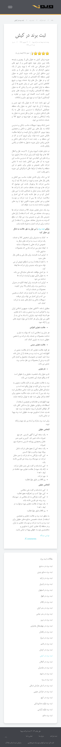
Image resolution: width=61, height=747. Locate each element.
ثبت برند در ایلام (46, 602)
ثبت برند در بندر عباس (44, 614)
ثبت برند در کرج (46, 697)
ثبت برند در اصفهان (45, 590)
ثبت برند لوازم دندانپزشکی (43, 703)
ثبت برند (31, 20)
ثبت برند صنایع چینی (44, 572)
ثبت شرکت (42, 20)
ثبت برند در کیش (46, 656)
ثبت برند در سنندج (45, 566)
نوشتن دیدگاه (44, 535)
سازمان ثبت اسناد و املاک (13, 743)
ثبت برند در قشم (46, 644)
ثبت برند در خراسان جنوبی (43, 691)
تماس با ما (29, 736)
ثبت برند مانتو (47, 715)
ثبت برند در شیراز (46, 638)
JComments (30, 539)
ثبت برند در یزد (47, 679)
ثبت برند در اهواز (46, 596)
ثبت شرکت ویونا (25, 731)
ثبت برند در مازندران (45, 668)
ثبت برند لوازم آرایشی (45, 709)
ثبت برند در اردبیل (45, 584)
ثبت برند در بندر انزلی (44, 608)
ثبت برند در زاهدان (45, 632)
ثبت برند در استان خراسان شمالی (40, 685)
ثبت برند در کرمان (45, 650)
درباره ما (41, 736)
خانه (52, 20)
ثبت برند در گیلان (45, 662)
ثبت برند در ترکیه (46, 578)
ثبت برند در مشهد (46, 674)
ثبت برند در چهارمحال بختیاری (41, 626)
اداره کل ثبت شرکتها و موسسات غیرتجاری (41, 743)
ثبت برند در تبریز (46, 620)
